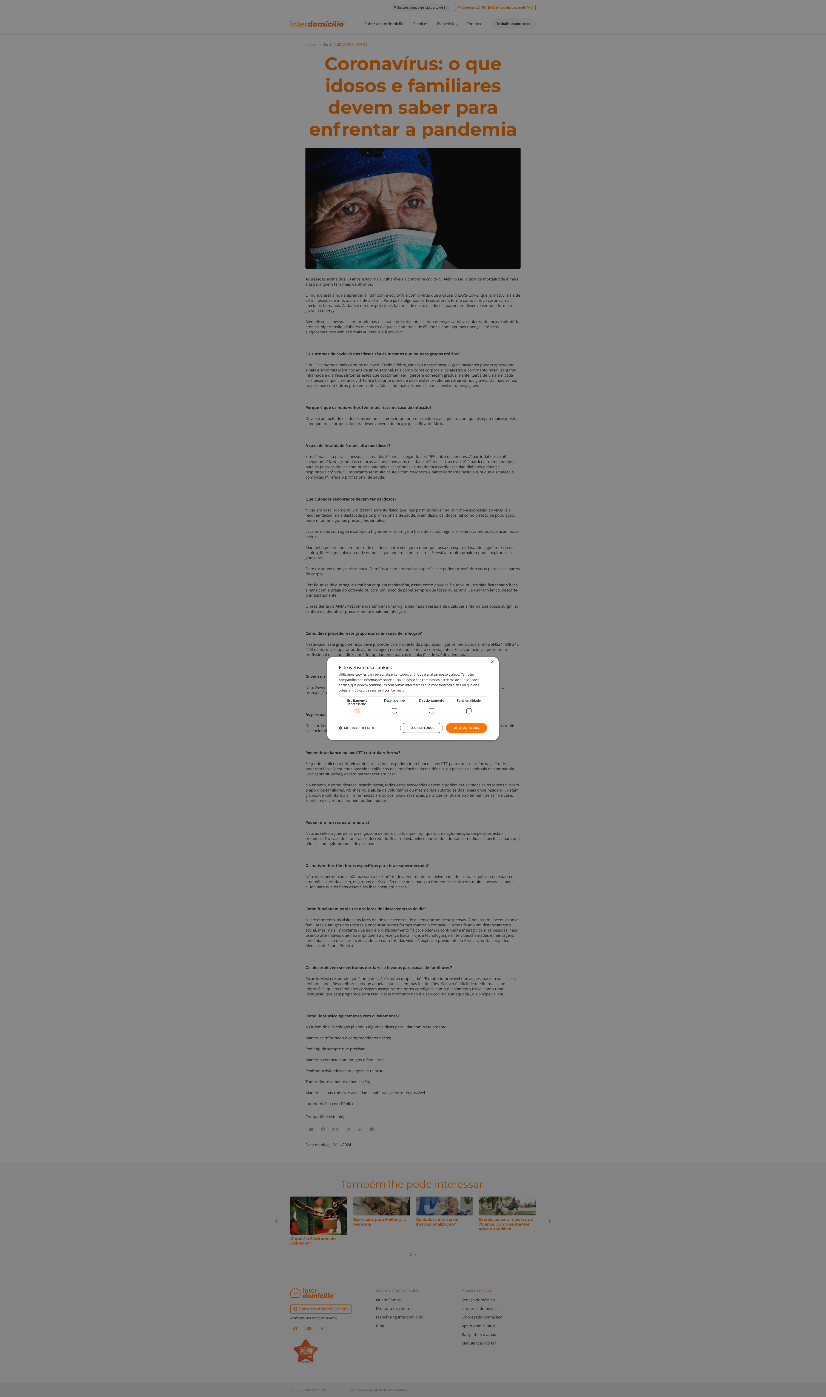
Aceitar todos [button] (466, 728)
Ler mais (397, 690)
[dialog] (413, 698)
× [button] (492, 661)
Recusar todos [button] (421, 728)
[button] (357, 727)
